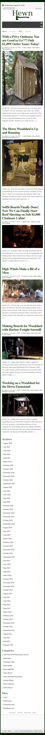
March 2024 (7, 539)
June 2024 (6, 535)
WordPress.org (8, 708)
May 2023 (6, 568)
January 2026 (8, 469)
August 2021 (7, 634)
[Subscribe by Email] (10, 8)
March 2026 (7, 462)
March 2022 (7, 612)
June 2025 (6, 495)
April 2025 (6, 502)
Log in (5, 697)
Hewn (9, 731)
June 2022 (6, 601)
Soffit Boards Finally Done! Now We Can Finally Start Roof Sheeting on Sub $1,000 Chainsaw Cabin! (21, 212)
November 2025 (8, 476)
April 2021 (6, 641)
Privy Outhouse (7, 49)
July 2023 (6, 561)
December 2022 (8, 583)
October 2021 (8, 627)
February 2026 (8, 465)
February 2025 (8, 506)
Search (39, 8)
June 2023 (6, 564)
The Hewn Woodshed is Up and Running (20, 130)
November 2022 (8, 586)
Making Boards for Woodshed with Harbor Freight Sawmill (22, 327)
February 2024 (8, 542)
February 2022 (8, 616)
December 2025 (8, 473)
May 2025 (6, 498)
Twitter (19, 712)
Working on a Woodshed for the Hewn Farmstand (21, 384)
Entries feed (7, 701)
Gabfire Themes (38, 731)
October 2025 (8, 480)
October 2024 (8, 520)
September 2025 (9, 484)
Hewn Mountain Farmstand (10, 137)
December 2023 (8, 550)
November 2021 (8, 623)
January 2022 (8, 619)
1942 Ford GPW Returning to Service (16, 654)
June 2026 (6, 451)
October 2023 (8, 553)
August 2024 (7, 528)
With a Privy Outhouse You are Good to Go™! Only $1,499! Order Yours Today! (20, 40)
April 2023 (6, 572)
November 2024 (8, 517)
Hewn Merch (36, 47)
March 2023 (7, 575)
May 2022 (6, 605)
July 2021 (6, 638)
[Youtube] (7, 8)
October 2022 (8, 590)
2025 (20, 31)
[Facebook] (4, 8)
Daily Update (27, 47)
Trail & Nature (8, 687)
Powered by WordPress (26, 731)
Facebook (12, 712)
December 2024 (8, 513)
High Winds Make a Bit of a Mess (20, 270)
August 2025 (7, 487)
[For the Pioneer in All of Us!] (22, 15)
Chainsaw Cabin (35, 222)
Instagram (27, 712)
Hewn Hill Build (6, 277)
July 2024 (6, 531)
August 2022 (7, 594)
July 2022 (6, 597)
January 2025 (8, 509)
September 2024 (9, 524)
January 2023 (8, 579)
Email (34, 712)
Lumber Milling (6, 334)
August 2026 (7, 443)
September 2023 (9, 557)
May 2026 (6, 454)
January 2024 (8, 546)
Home (4, 31)
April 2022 (6, 608)
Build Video (26, 222)
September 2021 (9, 630)
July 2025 (6, 491)
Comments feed (8, 704)
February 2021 (8, 645)
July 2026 (6, 447)
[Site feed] (13, 8)
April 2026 (6, 458)
